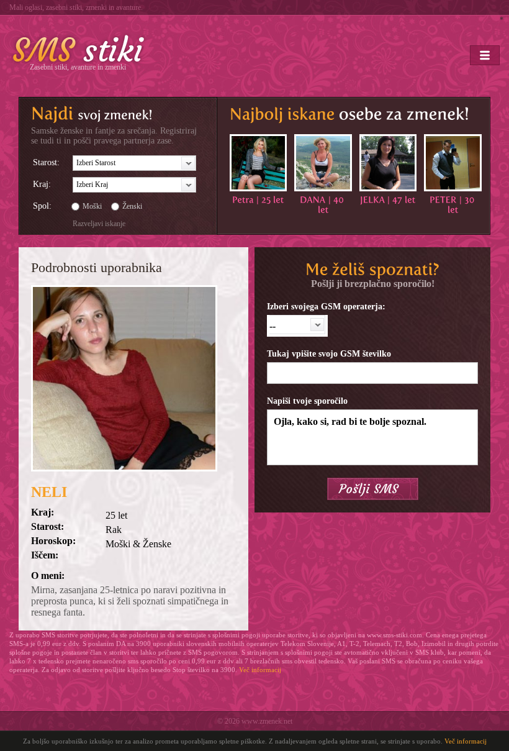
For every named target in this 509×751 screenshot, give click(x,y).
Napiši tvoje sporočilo (307, 401)
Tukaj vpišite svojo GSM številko (329, 353)
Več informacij (260, 669)
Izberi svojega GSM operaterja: (326, 306)
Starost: (46, 162)
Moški (92, 206)
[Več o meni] (258, 162)
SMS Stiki (78, 48)
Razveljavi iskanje (99, 223)
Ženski (132, 206)
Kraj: (42, 184)
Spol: (42, 206)
